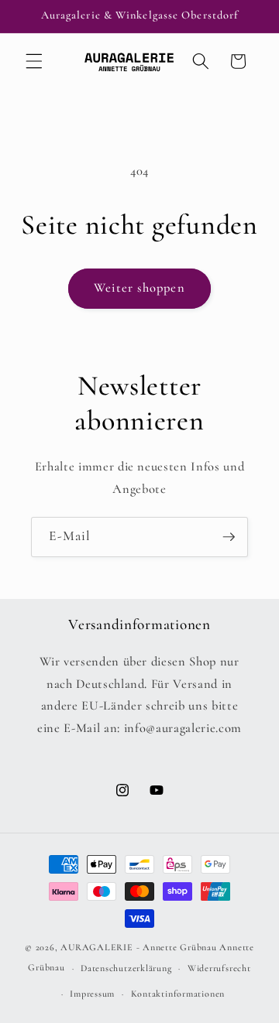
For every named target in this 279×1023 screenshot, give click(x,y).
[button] (34, 61)
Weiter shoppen (139, 288)
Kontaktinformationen (178, 993)
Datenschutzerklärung (126, 968)
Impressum (92, 993)
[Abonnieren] (228, 537)
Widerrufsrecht (219, 968)
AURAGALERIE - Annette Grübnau (138, 947)
